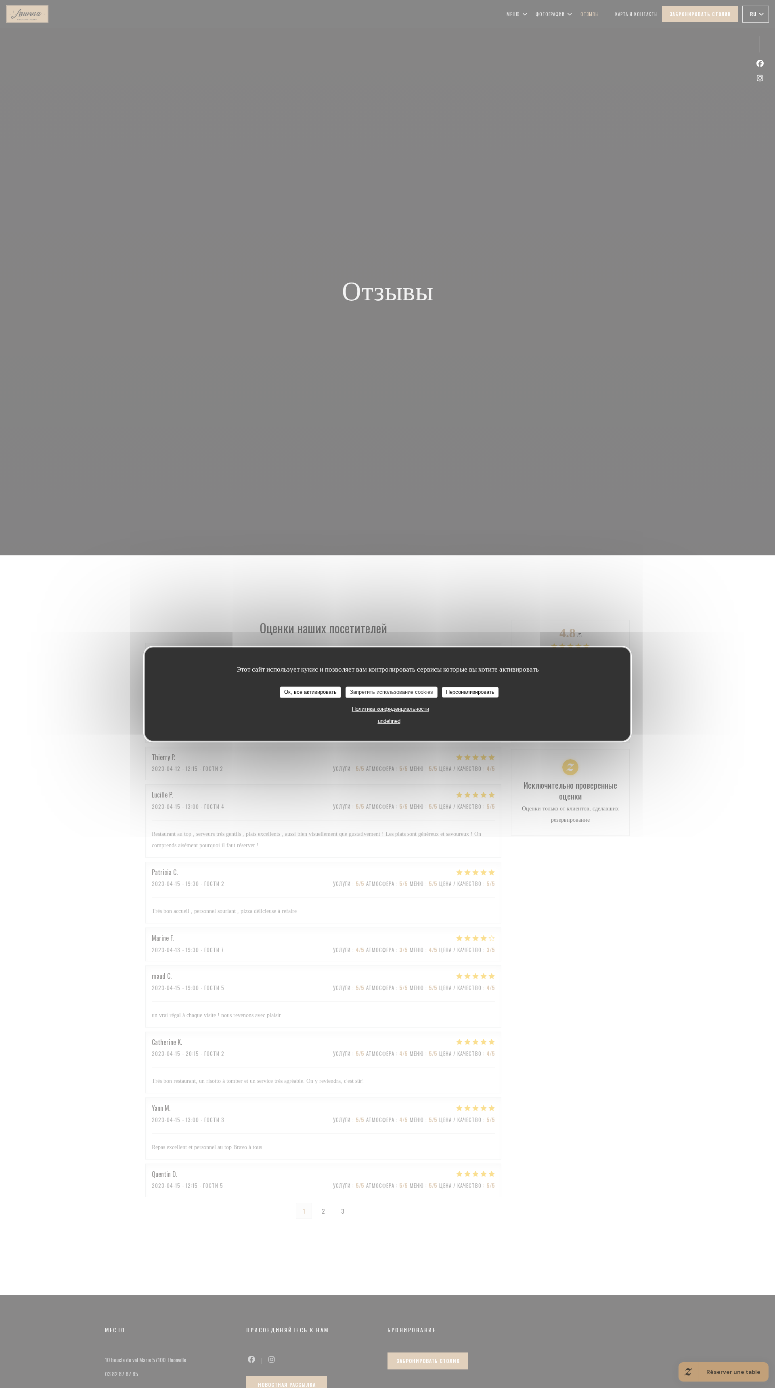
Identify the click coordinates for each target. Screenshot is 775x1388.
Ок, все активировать (310, 692)
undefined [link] (389, 721)
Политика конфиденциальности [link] (390, 709)
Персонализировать (470, 692)
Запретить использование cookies (391, 692)
